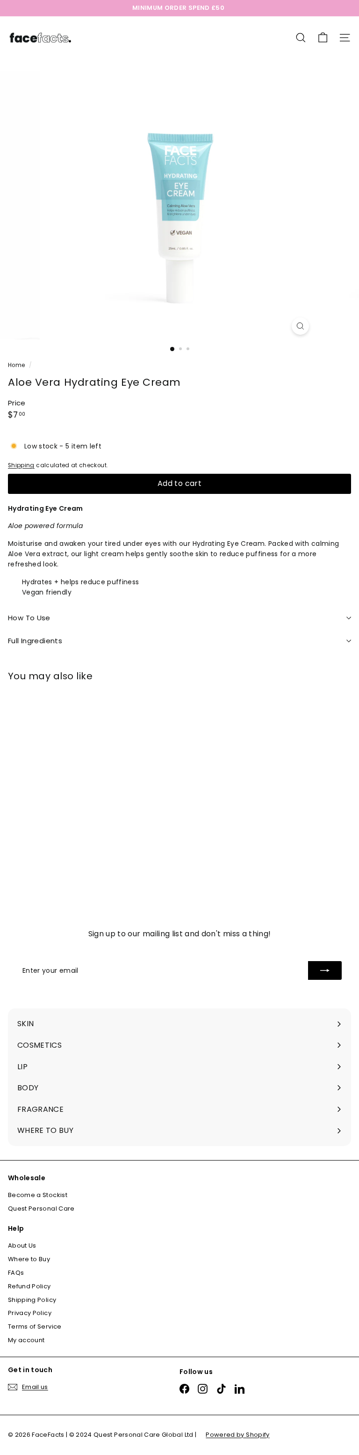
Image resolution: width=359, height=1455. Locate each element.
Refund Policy (29, 1286)
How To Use (29, 618)
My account (26, 1340)
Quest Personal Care (41, 1208)
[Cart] (323, 37)
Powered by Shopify (237, 1434)
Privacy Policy (29, 1312)
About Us (22, 1245)
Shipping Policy (32, 1299)
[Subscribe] (325, 970)
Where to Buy (29, 1259)
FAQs (16, 1272)
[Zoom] (300, 326)
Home (17, 365)
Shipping (21, 465)
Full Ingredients (35, 641)
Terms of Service (35, 1326)
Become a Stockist (37, 1194)
